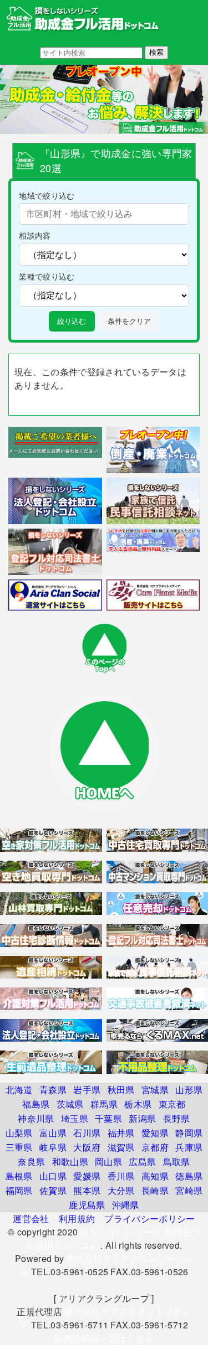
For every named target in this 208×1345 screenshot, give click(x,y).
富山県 (53, 1132)
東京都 (172, 1104)
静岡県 (188, 1132)
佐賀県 (53, 1190)
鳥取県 (176, 1161)
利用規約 (77, 1218)
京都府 (155, 1147)
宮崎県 (188, 1190)
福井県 (121, 1132)
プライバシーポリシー (149, 1218)
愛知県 (155, 1132)
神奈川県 (36, 1118)
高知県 (155, 1176)
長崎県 (155, 1190)
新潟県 (142, 1118)
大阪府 (86, 1147)
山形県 (188, 1089)
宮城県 (155, 1089)
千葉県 (108, 1118)
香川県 (121, 1176)
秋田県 (121, 1089)
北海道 (19, 1089)
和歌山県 (70, 1161)
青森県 (53, 1089)
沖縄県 (125, 1204)
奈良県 (31, 1161)
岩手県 (86, 1089)
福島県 (35, 1104)
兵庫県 (188, 1147)
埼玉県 (74, 1118)
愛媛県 (86, 1176)
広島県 (142, 1161)
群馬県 (104, 1104)
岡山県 (108, 1161)
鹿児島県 (87, 1204)
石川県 (86, 1132)
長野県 (176, 1118)
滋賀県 (121, 1147)
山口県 (53, 1176)
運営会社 (31, 1218)
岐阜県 (53, 1147)
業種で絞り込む (46, 276)
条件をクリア (129, 321)
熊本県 (86, 1190)
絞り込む (71, 321)
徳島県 (188, 1176)
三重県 (19, 1147)
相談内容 (34, 235)
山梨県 (19, 1132)
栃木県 (137, 1104)
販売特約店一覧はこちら (104, 1338)
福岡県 (19, 1190)
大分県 (121, 1190)
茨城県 (70, 1104)
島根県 (19, 1176)
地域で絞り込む (46, 195)
